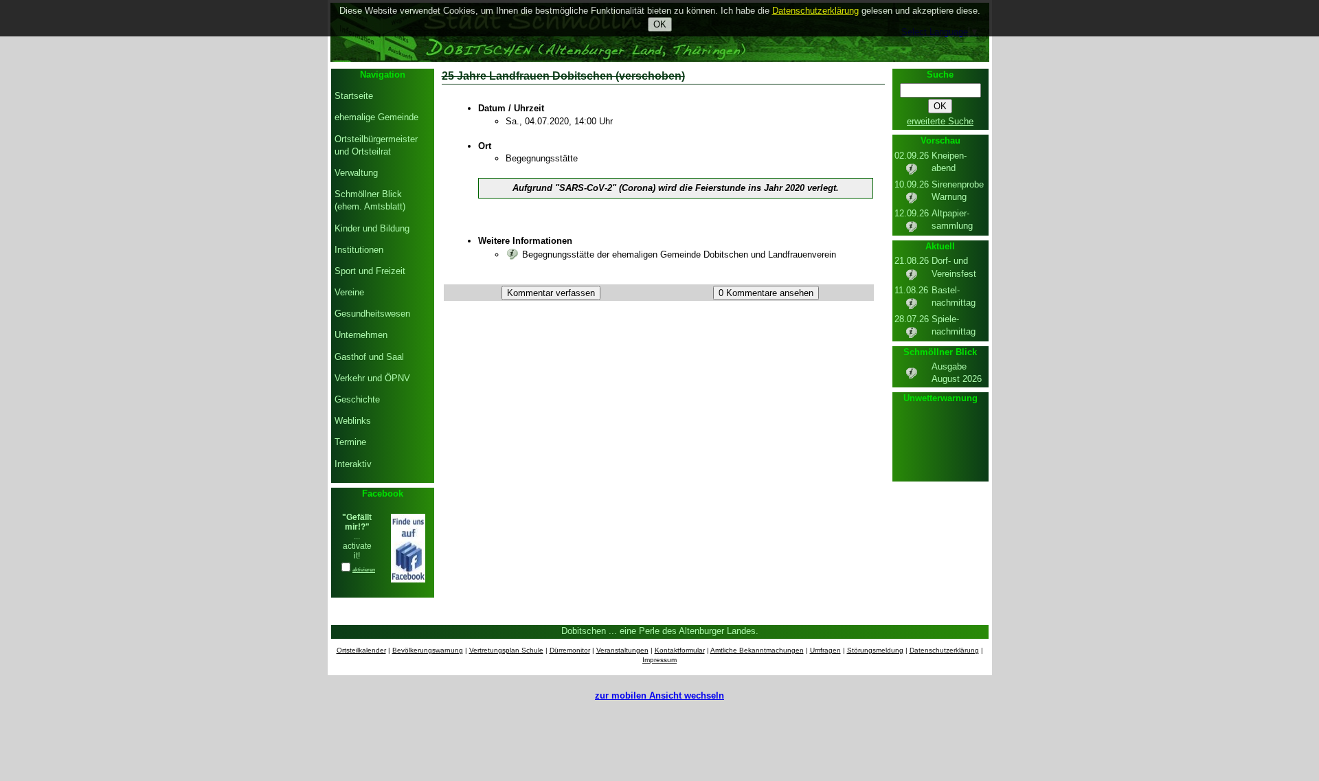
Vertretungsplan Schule (506, 650)
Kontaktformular (680, 650)
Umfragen (825, 650)
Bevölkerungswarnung (427, 650)
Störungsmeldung (875, 650)
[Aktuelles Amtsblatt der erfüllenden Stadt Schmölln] (911, 377)
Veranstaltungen (622, 650)
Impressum (659, 660)
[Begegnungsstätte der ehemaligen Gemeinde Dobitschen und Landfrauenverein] (512, 254)
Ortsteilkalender (361, 650)
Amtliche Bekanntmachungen (757, 650)
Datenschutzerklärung (944, 650)
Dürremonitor (570, 650)
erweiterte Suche (940, 121)
